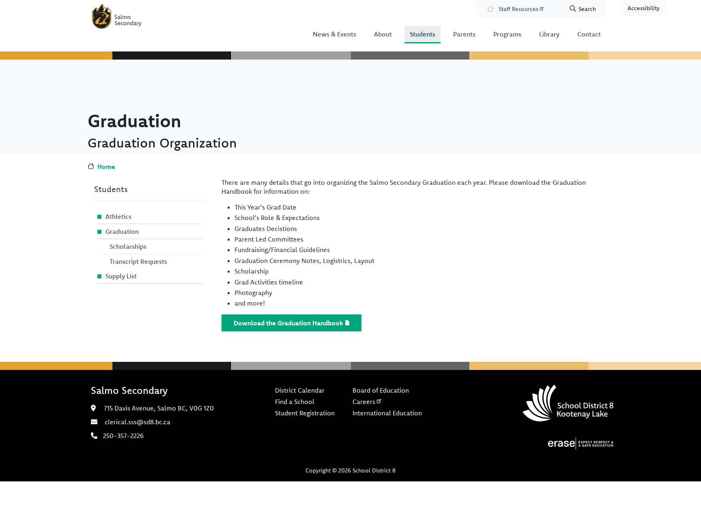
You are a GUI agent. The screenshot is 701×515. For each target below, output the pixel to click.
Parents (464, 34)
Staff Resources (518, 9)
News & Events (334, 34)
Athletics (118, 216)
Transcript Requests (138, 261)
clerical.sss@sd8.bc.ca (137, 422)
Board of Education (381, 390)
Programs (507, 34)
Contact (589, 34)
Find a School (294, 401)
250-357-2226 (123, 436)
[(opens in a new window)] (580, 442)
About (383, 34)
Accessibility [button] (644, 8)
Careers (364, 401)
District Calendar (300, 390)
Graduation (122, 231)
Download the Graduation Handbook (288, 323)
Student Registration (305, 413)
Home (106, 166)
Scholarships (128, 246)
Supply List (121, 276)
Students (422, 34)
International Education (387, 413)
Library (549, 34)
